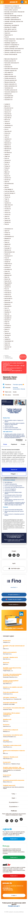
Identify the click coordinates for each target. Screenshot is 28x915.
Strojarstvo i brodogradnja (10, 44)
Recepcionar (7, 302)
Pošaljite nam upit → (14, 906)
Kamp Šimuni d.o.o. (7, 741)
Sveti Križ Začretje (8, 193)
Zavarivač (6, 347)
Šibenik (6, 195)
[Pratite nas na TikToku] (21, 820)
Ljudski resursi (7, 23)
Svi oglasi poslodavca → (14, 594)
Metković (6, 144)
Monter (6, 279)
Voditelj (6, 339)
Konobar (6, 265)
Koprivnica (7, 131)
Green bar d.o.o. (7, 725)
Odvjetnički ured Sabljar (10, 703)
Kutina (6, 135)
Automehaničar (8, 236)
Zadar (5, 218)
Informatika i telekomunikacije (11, 19)
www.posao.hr (6, 371)
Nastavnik (6, 281)
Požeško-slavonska (9, 78)
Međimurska (7, 74)
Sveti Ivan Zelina (8, 191)
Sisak (5, 181)
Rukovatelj (6, 306)
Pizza (5, 288)
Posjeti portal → (14, 838)
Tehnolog (6, 335)
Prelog (6, 168)
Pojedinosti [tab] (14, 444)
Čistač (6, 242)
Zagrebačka (7, 97)
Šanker (6, 329)
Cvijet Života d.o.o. (12, 746)
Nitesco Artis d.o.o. (13, 781)
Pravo (5, 37)
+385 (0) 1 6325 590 (8, 890)
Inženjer (6, 261)
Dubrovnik (6, 113)
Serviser (6, 310)
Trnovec (6, 197)
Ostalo (6, 33)
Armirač (6, 232)
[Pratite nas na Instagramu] (16, 821)
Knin (5, 129)
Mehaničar (7, 275)
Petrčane (6, 160)
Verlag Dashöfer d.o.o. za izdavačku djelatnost (13, 769)
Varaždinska (7, 88)
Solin (5, 185)
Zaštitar (6, 345)
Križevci (6, 133)
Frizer (5, 257)
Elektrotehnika (7, 13)
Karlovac (6, 127)
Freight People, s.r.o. (12, 669)
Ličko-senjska (7, 72)
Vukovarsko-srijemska (9, 91)
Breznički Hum (7, 108)
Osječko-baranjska (9, 76)
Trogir (5, 199)
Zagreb (6, 220)
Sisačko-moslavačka (9, 84)
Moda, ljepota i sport (9, 29)
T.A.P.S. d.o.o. (12, 687)
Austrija (6, 104)
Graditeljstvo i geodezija (10, 17)
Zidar (5, 348)
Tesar (5, 337)
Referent (6, 304)
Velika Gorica (7, 204)
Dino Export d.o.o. (10, 653)
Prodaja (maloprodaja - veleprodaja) (13, 38)
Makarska (6, 142)
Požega (6, 166)
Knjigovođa (7, 263)
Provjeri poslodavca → (14, 604)
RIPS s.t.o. (14, 752)
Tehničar (6, 333)
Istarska (6, 64)
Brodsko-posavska (9, 60)
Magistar (6, 273)
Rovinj (5, 173)
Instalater (6, 259)
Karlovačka (7, 66)
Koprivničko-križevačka (10, 68)
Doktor (6, 246)
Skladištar (6, 312)
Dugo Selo (6, 117)
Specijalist (6, 317)
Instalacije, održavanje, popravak (12, 21)
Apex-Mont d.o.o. (10, 682)
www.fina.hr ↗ (14, 587)
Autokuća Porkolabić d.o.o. (12, 735)
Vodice (6, 210)
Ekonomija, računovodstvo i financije (13, 11)
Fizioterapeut (7, 255)
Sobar (5, 314)
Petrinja (6, 162)
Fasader (6, 254)
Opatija (6, 154)
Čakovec (6, 111)
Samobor (6, 177)
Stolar (5, 321)
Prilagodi (13, 473)
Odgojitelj (6, 285)
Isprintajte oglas (15, 568)
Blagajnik (6, 238)
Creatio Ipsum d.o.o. (10, 693)
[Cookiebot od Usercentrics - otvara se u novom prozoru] (16, 440)
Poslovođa (6, 292)
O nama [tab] (23, 444)
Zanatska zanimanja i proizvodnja (12, 48)
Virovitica (6, 208)
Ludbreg (6, 141)
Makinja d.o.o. (10, 730)
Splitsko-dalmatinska (9, 86)
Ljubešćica (7, 139)
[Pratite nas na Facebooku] (6, 821)
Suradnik (6, 327)
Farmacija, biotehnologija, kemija (12, 15)
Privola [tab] (5, 444)
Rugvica (6, 175)
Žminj (5, 224)
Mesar (6, 277)
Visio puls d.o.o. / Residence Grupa (11, 763)
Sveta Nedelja (7, 189)
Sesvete (6, 179)
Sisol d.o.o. (6, 663)
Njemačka (6, 148)
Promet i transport (8, 40)
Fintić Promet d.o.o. (10, 757)
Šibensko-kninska (8, 82)
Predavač (6, 294)
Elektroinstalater (8, 252)
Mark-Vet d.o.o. (10, 658)
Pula (5, 170)
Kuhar (5, 271)
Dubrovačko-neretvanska (10, 62)
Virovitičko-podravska (9, 90)
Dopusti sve (14, 469)
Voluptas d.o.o (6, 641)
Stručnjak (6, 325)
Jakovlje (6, 123)
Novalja (6, 150)
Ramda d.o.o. (7, 775)
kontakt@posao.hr (7, 888)
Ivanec (6, 121)
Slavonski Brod (8, 183)
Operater (6, 286)
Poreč (5, 164)
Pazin (5, 158)
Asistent (6, 234)
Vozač (6, 343)
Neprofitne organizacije (10, 31)
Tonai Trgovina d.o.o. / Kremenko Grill (12, 698)
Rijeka (5, 172)
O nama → (14, 895)
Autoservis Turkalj (13, 708)
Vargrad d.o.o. (11, 714)
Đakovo (6, 119)
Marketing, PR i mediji (9, 27)
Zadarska (6, 93)
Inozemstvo (7, 99)
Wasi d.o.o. (7, 720)
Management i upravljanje (10, 25)
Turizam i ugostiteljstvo (10, 46)
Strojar (6, 323)
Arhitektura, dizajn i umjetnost (11, 7)
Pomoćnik (6, 290)
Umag (5, 201)
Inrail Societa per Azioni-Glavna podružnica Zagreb (13, 787)
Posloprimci (8, 356)
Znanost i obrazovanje (9, 54)
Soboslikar (6, 316)
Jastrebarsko (7, 125)
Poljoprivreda (7, 35)
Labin (5, 137)
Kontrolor (6, 267)
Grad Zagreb (7, 95)
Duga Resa (7, 115)
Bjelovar (6, 106)
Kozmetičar (7, 269)
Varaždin (6, 203)
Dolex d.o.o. (14, 647)
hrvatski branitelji (18, 527)
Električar (6, 250)
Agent (5, 230)
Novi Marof (7, 152)
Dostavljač (6, 248)
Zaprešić (6, 222)
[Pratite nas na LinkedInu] (11, 821)
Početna (6, 355)
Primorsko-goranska (9, 80)
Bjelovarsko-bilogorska (9, 59)
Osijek (5, 156)
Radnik (6, 300)
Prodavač (6, 296)
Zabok (6, 216)
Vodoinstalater (7, 341)
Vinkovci (6, 206)
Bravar (6, 240)
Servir (5, 308)
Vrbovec (6, 212)
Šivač (5, 331)
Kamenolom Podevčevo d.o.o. (12, 676)
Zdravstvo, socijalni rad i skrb (11, 52)
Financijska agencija (18, 384)
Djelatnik (6, 244)
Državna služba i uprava (10, 9)
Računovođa (7, 298)
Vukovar (6, 214)
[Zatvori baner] (25, 440)
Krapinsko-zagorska (9, 70)
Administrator (7, 228)
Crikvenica (7, 110)
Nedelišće (6, 146)
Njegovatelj (7, 283)
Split (5, 187)
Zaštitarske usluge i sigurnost (11, 50)
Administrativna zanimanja (10, 6)
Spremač (6, 319)
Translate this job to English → (15, 599)
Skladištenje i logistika (9, 42)
